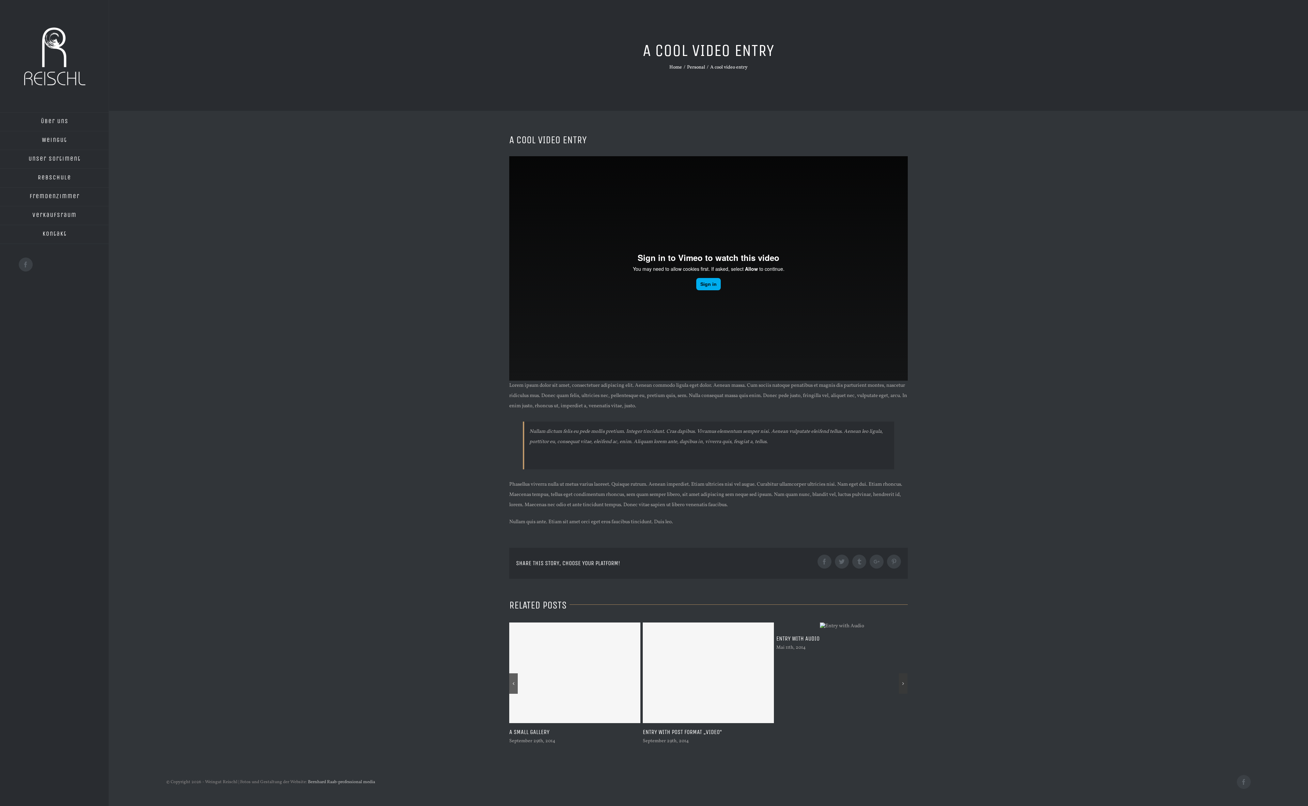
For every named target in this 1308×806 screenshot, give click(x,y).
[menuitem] (54, 121)
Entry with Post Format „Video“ (548, 732)
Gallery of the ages (801, 732)
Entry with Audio (664, 638)
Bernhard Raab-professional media (341, 782)
